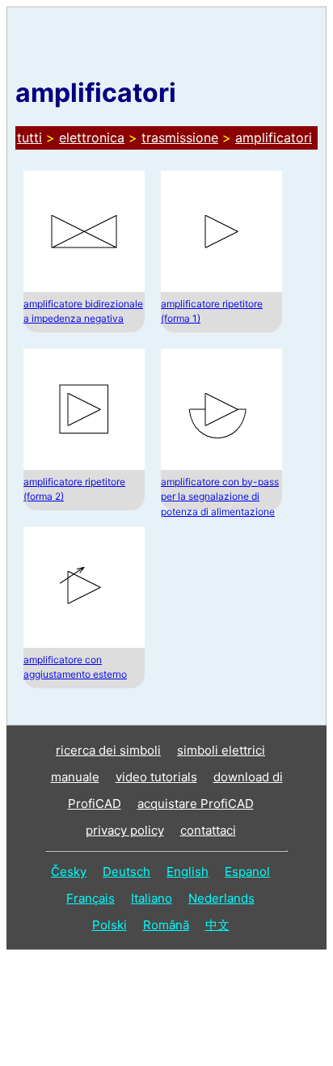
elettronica (91, 137)
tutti (29, 137)
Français (90, 898)
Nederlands (221, 898)
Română (166, 925)
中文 (217, 925)
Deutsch (126, 871)
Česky (68, 871)
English (187, 871)
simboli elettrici (221, 750)
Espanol (247, 871)
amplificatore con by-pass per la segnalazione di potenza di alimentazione (220, 497)
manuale (75, 777)
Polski (109, 925)
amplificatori (273, 137)
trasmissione (179, 137)
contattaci (208, 830)
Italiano (151, 898)
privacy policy (125, 830)
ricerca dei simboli (108, 750)
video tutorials (156, 777)
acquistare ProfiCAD (195, 803)
